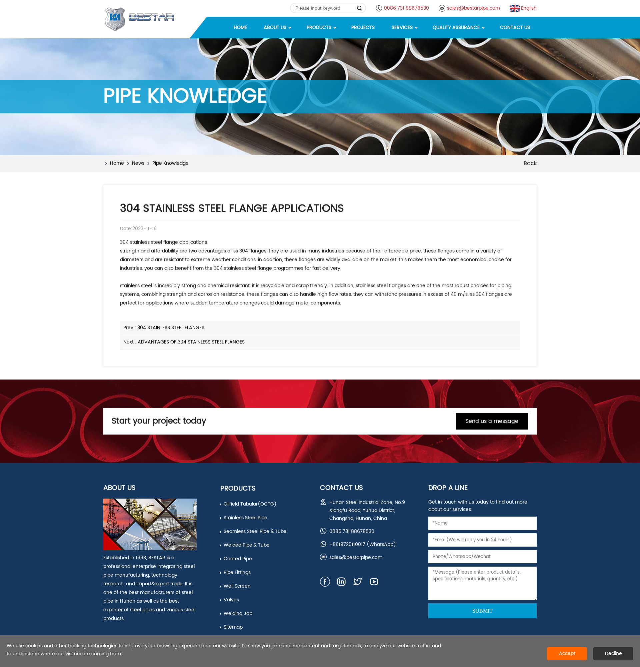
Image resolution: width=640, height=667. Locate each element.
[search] (359, 8)
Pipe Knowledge (170, 163)
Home (117, 163)
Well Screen (237, 586)
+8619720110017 (347, 544)
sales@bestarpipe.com (473, 8)
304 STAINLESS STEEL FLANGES (170, 327)
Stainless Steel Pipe (245, 518)
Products (238, 488)
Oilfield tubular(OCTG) (250, 504)
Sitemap (233, 627)
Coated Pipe (238, 559)
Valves (231, 600)
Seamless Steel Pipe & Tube (255, 531)
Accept (567, 653)
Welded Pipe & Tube (247, 545)
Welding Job (238, 613)
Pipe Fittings (237, 572)
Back (530, 163)
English (529, 8)
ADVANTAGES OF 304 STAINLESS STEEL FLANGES (191, 342)
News (138, 163)
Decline (613, 653)
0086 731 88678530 (406, 8)
